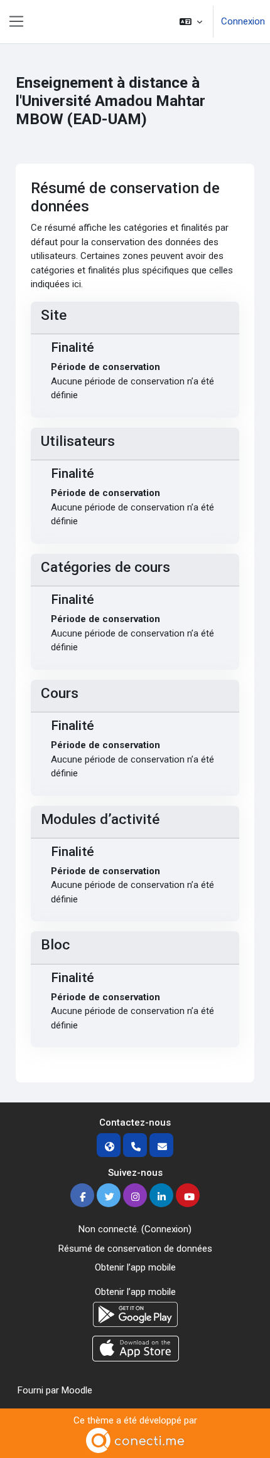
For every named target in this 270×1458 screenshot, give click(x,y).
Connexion (243, 21)
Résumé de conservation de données (135, 1248)
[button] (190, 21)
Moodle (77, 1390)
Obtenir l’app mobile (135, 1267)
